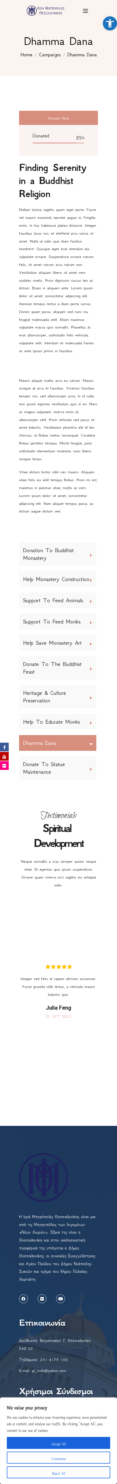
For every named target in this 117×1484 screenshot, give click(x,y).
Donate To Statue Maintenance (44, 768)
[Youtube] (60, 1298)
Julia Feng (58, 1007)
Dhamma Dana (39, 743)
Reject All (58, 1472)
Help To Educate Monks (51, 721)
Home (26, 55)
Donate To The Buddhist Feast (52, 668)
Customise (58, 1458)
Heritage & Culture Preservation (44, 697)
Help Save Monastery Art (52, 643)
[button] (110, 23)
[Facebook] (23, 1298)
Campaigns (50, 55)
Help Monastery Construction (56, 579)
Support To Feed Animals (53, 600)
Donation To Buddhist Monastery (48, 554)
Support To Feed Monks (52, 621)
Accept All (58, 1443)
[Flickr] (42, 1298)
